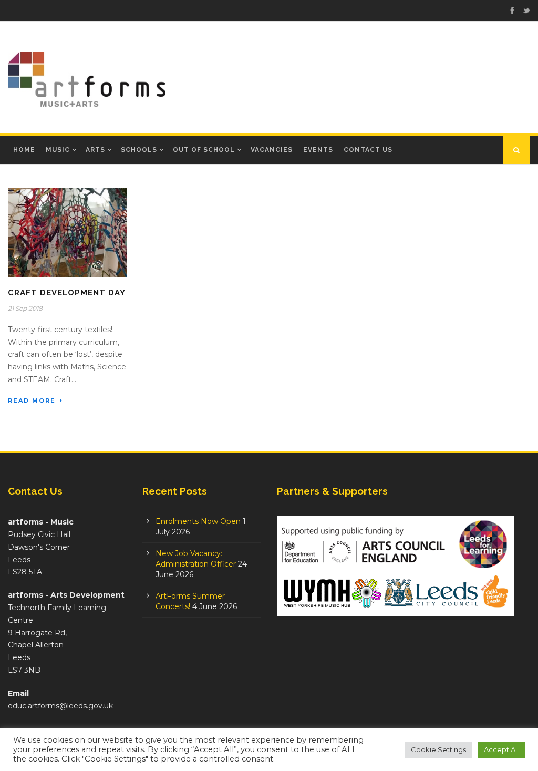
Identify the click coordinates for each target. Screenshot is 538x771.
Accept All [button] (501, 749)
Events (318, 149)
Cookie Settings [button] (438, 749)
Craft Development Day (67, 292)
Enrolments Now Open (198, 521)
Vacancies (272, 149)
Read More (32, 400)
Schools (139, 149)
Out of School (204, 149)
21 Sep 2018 (25, 308)
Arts (95, 149)
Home (24, 149)
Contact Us (368, 149)
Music (58, 149)
